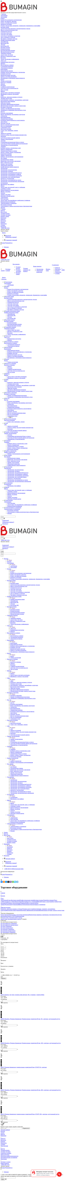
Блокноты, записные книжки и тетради (11, 909)
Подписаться (26, 1128)
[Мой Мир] (6, 882)
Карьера (3, 1141)
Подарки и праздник (16, 695)
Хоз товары (13, 766)
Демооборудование (15, 618)
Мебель (12, 673)
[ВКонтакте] (2, 882)
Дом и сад (13, 628)
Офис (11, 681)
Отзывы (3, 1144)
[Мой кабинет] (1, 543)
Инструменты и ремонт (16, 635)
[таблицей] (3, 935)
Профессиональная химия (17, 599)
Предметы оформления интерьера (30, 910)
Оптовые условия (5, 1162)
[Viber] (11, 882)
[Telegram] (17, 882)
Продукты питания (15, 723)
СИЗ (11, 729)
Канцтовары (13, 643)
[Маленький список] (1, 936)
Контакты (3, 1140)
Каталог (9, 561)
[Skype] (15, 882)
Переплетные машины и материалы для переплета (43, 914)
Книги (12, 656)
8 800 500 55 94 (5, 228)
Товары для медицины (16, 739)
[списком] (2, 935)
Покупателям (4, 1146)
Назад (10, 560)
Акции (2, 1132)
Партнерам (4, 1159)
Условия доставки (5, 1151)
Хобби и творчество (15, 761)
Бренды (3, 1134)
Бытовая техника (15, 609)
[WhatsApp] (13, 882)
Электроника (14, 817)
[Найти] (2, 518)
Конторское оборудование (13, 910)
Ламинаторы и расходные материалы (18, 914)
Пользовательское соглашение (9, 1157)
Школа (12, 803)
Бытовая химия (14, 583)
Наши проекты (5, 1163)
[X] (8, 882)
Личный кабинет (5, 1130)
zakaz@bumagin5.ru (7, 243)
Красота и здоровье (15, 662)
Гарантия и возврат (6, 1153)
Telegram (6, 247)
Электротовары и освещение (18, 826)
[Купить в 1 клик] (1, 983)
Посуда (12, 702)
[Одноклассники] (4, 882)
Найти (2, 1179)
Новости (3, 1138)
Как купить (10, 838)
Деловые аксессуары (28, 909)
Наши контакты (5, 1154)
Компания (10, 847)
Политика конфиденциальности (9, 1156)
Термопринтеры (19, 916)
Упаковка (12, 749)
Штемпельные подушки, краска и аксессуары (51, 910)
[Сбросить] (2, 977)
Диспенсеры (13, 780)
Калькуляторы (4, 914)
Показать (3, 978)
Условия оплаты (5, 1150)
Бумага (12, 571)
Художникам (13, 797)
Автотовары (13, 566)
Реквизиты (4, 1143)
